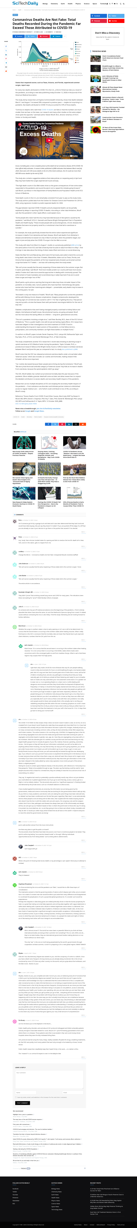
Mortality (29, 417)
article (75, 245)
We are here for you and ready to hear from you (25, 1160)
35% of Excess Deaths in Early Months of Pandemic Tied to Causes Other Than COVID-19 (73, 504)
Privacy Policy (111, 1225)
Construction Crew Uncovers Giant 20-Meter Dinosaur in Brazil (112, 119)
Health (70, 4)
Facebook (15, 1189)
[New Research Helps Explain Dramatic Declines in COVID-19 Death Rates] (24, 493)
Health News (55, 1198)
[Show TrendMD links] (85, 1168)
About (85, 1225)
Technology (104, 4)
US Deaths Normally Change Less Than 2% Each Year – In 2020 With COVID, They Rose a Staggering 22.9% (48, 480)
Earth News (55, 1195)
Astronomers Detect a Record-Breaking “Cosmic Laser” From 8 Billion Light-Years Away (113, 99)
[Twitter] (6, 50)
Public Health (38, 417)
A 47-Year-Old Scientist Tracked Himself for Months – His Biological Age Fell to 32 (113, 109)
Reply (83, 532)
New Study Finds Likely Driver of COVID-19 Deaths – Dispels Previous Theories (23, 453)
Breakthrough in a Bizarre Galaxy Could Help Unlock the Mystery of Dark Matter (112, 68)
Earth (63, 4)
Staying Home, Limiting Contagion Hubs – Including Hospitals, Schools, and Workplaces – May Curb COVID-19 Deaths (49, 455)
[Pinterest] (6, 58)
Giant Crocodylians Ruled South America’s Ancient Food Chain (112, 58)
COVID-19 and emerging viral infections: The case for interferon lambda (32, 1129)
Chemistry (54, 4)
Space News (55, 1206)
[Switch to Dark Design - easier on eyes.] (121, 3)
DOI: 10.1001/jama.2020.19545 (26, 404)
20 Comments (49, 32)
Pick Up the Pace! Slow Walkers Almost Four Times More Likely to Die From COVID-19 (74, 479)
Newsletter (16, 1201)
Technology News (56, 1209)
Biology (45, 4)
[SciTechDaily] (25, 4)
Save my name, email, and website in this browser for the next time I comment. (42, 1097)
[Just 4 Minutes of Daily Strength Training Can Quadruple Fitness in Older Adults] (95, 78)
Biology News (55, 1189)
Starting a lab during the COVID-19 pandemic (25, 1149)
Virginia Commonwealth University (53, 417)
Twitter (15, 1192)
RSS (14, 1203)
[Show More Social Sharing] (65, 36)
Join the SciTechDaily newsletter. (49, 409)
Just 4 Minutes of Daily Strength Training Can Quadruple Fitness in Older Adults (112, 79)
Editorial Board (101, 1225)
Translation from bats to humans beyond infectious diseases (29, 1134)
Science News (55, 1203)
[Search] (123, 4)
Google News (39, 411)
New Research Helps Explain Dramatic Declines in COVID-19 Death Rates (23, 504)
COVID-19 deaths (47, 110)
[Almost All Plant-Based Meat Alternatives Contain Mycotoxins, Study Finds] (95, 89)
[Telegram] (6, 63)
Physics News (55, 1201)
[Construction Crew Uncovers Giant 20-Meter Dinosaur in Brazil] (95, 119)
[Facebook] (6, 46)
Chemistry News (56, 1192)
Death (23, 417)
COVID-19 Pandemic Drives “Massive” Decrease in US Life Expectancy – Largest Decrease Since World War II (74, 454)
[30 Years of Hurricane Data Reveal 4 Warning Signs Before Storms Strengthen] (95, 129)
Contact (92, 1225)
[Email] (6, 67)
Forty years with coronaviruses (21, 1124)
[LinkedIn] (6, 54)
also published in (69, 349)
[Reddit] (6, 71)
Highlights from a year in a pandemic (23, 1114)
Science (86, 4)
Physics (78, 4)
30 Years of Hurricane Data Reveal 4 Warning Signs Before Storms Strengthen (113, 129)
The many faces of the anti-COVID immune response (27, 1119)
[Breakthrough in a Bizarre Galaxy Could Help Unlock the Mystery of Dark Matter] (95, 68)
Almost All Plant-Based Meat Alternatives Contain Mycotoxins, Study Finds (112, 89)
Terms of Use (120, 1225)
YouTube (15, 1195)
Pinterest (15, 1198)
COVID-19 (16, 417)
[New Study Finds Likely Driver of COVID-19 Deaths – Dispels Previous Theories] (24, 442)
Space (95, 4)
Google (27, 411)
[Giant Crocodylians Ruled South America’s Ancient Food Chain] (95, 58)
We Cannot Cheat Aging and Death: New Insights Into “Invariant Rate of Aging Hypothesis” (23, 480)
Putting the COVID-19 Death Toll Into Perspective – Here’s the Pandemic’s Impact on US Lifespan (49, 505)
